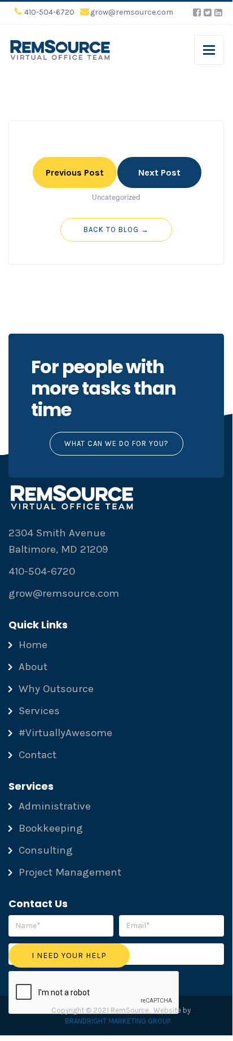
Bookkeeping (51, 828)
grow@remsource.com (131, 12)
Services (39, 711)
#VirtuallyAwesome (65, 733)
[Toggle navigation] (209, 50)
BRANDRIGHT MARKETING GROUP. (118, 1021)
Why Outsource (56, 689)
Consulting (46, 850)
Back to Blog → (116, 229)
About (33, 667)
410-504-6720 (49, 12)
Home (33, 644)
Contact (37, 755)
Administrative (55, 806)
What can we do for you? (116, 443)
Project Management (70, 872)
